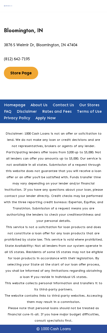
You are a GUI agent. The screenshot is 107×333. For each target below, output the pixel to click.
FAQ (7, 111)
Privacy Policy (17, 118)
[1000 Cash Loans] (8, 5)
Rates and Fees (57, 111)
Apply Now (46, 118)
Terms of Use (89, 111)
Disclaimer (27, 111)
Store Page (21, 73)
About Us (39, 105)
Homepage (14, 105)
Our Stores (89, 105)
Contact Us (63, 105)
